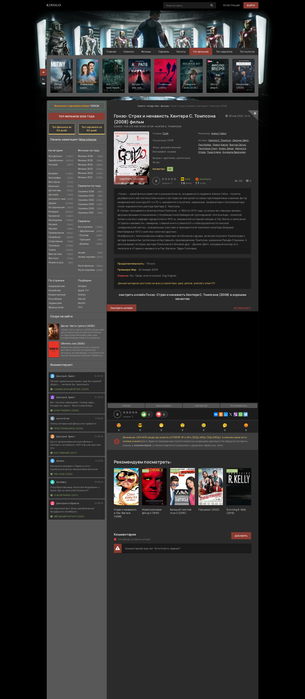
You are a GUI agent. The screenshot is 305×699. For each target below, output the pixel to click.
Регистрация (231, 5)
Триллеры (54, 245)
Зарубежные (55, 160)
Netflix (81, 303)
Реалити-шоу (55, 262)
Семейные (55, 237)
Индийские (55, 290)
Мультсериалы (84, 269)
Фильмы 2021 (84, 177)
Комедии (53, 211)
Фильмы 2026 (84, 156)
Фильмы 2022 (84, 173)
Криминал (54, 215)
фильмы (165, 105)
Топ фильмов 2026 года (77, 116)
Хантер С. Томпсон (219, 140)
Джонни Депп (240, 140)
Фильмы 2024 (84, 164)
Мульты (181, 51)
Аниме (81, 252)
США (165, 133)
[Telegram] (245, 414)
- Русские (83, 235)
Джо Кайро (204, 144)
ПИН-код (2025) (63, 473)
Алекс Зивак (226, 148)
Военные (54, 186)
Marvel (82, 298)
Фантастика (55, 253)
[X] (231, 414)
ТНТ (80, 307)
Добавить (241, 535)
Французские (55, 307)
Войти (251, 5)
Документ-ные (55, 198)
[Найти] (211, 5)
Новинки (129, 51)
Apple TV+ (83, 290)
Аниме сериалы (84, 256)
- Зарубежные (84, 231)
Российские (55, 298)
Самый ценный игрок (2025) (71, 389)
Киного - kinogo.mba (148, 105)
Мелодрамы (55, 220)
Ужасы (52, 249)
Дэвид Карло (220, 144)
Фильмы (146, 51)
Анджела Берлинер (233, 152)
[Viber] (236, 414)
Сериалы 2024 (84, 199)
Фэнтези (53, 258)
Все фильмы (55, 156)
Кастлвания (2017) (65, 452)
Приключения (55, 232)
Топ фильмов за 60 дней (61, 128)
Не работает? (242, 308)
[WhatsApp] (240, 414)
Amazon (82, 286)
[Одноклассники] (221, 414)
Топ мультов (247, 51)
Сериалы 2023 (84, 204)
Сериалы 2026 (84, 191)
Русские (53, 164)
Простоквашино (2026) (68, 428)
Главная (111, 51)
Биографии (55, 177)
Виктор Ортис (237, 144)
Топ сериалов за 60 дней (92, 128)
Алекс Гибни (218, 133)
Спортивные (55, 241)
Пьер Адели (214, 152)
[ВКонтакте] (216, 414)
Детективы (55, 190)
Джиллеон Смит (207, 148)
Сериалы (163, 51)
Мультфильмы (84, 265)
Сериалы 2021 (84, 212)
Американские (55, 286)
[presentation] (43, 79)
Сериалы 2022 (84, 208)
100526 (94, 105)
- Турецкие (84, 239)
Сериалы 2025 (84, 195)
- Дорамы (83, 243)
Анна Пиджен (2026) (66, 410)
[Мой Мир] (226, 414)
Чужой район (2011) (66, 495)
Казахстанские (55, 294)
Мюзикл (53, 228)
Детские (53, 194)
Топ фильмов (200, 51)
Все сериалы (84, 226)
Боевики (53, 173)
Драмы (52, 203)
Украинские (55, 303)
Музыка (53, 224)
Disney (82, 294)
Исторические (55, 207)
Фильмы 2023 (84, 168)
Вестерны (54, 181)
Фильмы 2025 (84, 160)
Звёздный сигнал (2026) (69, 516)
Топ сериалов (224, 51)
